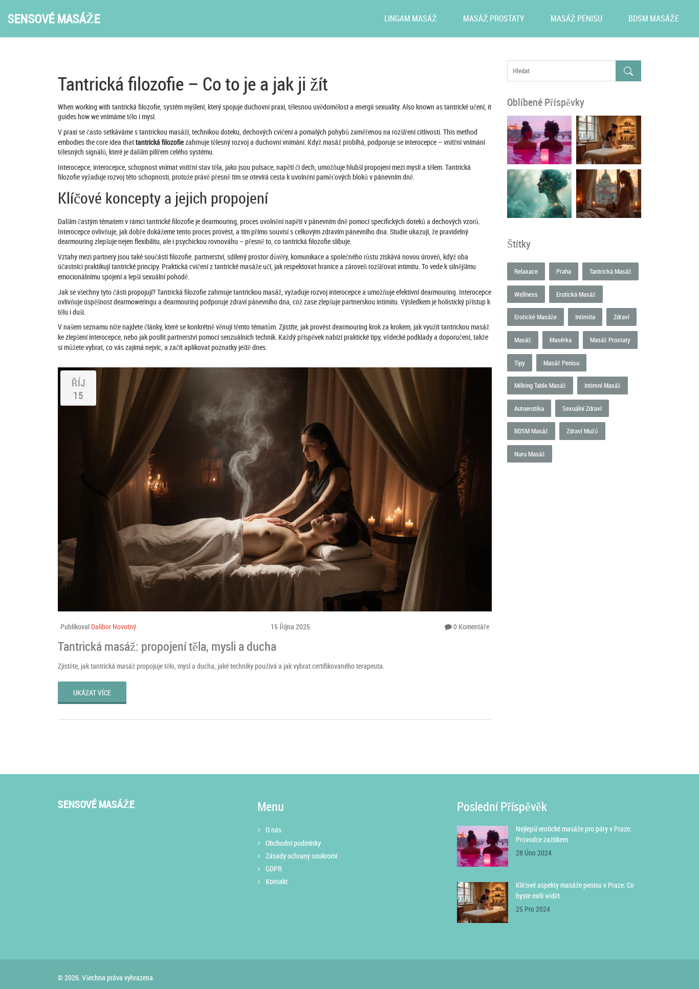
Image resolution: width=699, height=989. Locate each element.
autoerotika (529, 408)
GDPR (274, 868)
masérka (561, 339)
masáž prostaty (610, 339)
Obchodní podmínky (293, 843)
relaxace (526, 271)
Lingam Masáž (410, 18)
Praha (563, 271)
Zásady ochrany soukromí (301, 856)
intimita (585, 316)
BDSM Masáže (653, 18)
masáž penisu (561, 362)
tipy (519, 362)
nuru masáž (529, 453)
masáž (522, 339)
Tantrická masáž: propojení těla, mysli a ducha (167, 646)
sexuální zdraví (582, 408)
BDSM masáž (531, 430)
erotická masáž (576, 294)
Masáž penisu (576, 18)
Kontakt (277, 881)
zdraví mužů (582, 430)
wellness (526, 294)
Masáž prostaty (494, 18)
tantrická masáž (610, 271)
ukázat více (92, 692)
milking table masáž (540, 385)
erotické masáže (535, 316)
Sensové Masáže (54, 18)
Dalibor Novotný (113, 626)
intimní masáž (602, 385)
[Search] (628, 70)
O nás (273, 829)
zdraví (621, 316)
